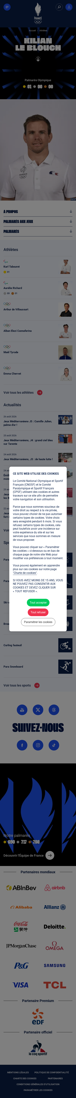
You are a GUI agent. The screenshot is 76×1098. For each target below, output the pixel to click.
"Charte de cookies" (25, 573)
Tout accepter (38, 602)
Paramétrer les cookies (38, 622)
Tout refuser (38, 612)
